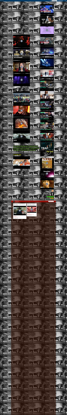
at (30, 214)
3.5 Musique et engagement (51, 197)
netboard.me (60, 0)
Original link (29, 213)
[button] (65, 0)
